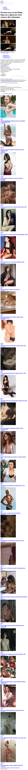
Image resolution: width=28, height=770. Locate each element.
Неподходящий (5, 71)
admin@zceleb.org (16, 767)
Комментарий (4, 86)
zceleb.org (8, 767)
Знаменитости (6, 9)
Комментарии (14, 80)
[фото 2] (8, 35)
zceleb (2, 1)
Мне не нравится (10, 51)
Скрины (5, 64)
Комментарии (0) (7, 57)
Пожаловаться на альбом (6, 70)
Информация (6, 55)
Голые (8, 64)
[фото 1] (8, 27)
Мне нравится (4, 51)
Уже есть (4, 74)
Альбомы (5, 8)
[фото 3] (8, 42)
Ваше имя (3, 82)
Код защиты (12, 89)
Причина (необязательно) (6, 79)
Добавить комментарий (6, 80)
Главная (5, 6)
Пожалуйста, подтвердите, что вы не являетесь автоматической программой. (11, 88)
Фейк (3, 72)
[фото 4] (8, 50)
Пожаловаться (6, 56)
